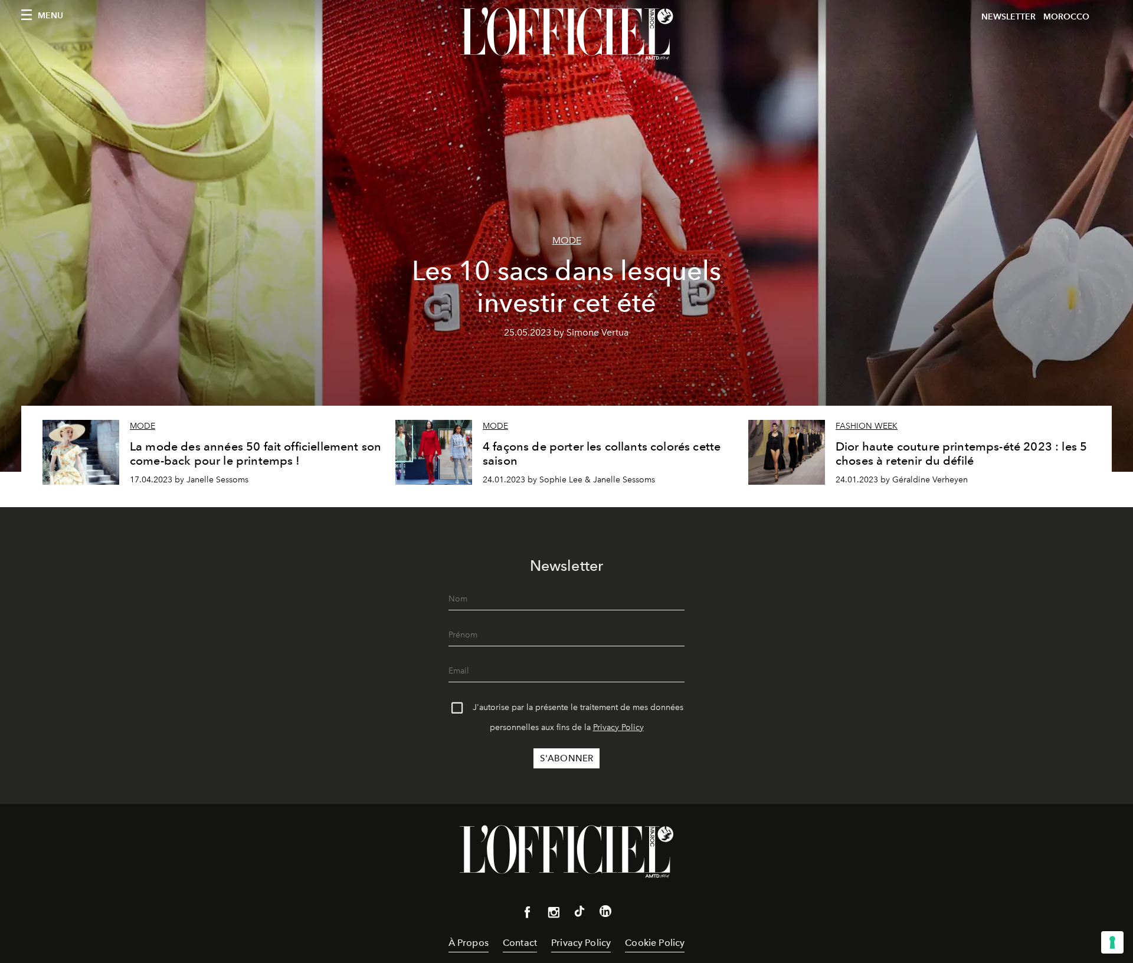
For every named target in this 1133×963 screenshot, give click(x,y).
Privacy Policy (618, 727)
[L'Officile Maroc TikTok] (579, 913)
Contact (520, 942)
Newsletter (1008, 17)
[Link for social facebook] (527, 915)
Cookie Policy (655, 942)
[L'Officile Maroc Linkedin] (605, 913)
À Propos (468, 942)
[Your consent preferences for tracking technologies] (1112, 942)
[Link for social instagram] (553, 915)
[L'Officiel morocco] (566, 33)
